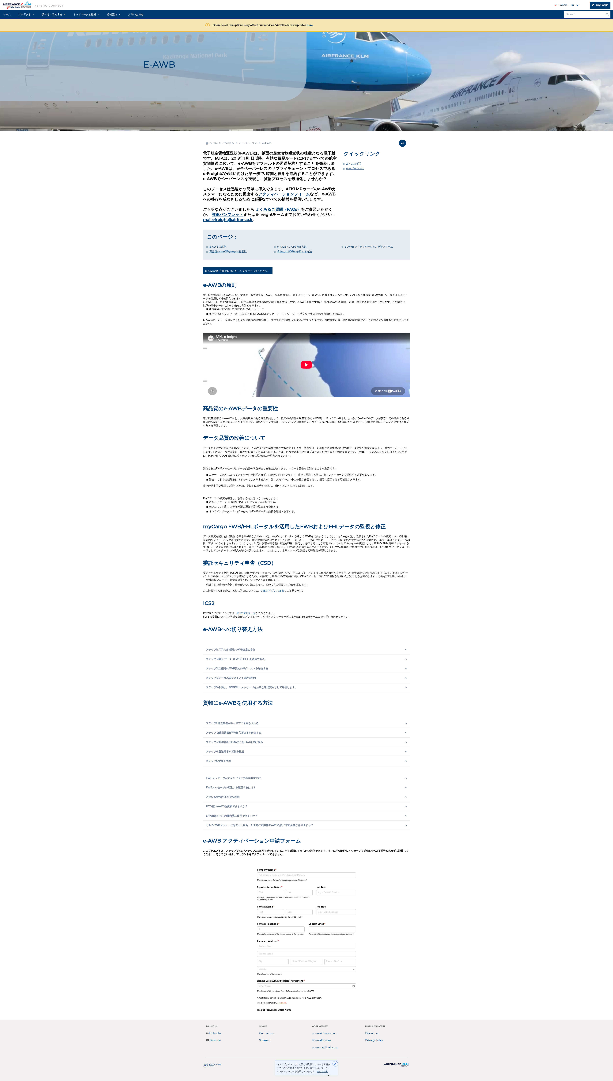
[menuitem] (7, 14)
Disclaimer (372, 1033)
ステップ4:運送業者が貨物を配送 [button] (225, 751)
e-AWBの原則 (217, 246)
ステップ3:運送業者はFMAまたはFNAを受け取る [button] (234, 742)
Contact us (266, 1033)
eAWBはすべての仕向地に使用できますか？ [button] (231, 815)
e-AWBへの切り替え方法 (292, 246)
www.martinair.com (325, 1047)
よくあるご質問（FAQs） (278, 209)
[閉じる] (335, 1064)
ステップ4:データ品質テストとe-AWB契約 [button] (231, 677)
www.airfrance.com (324, 1033)
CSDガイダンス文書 (272, 590)
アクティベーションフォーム (284, 194)
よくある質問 (353, 163)
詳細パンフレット (227, 214)
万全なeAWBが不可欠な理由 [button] (223, 796)
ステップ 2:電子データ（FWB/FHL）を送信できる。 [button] (236, 659)
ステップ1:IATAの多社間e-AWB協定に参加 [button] (231, 649)
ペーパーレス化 (355, 168)
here (310, 25)
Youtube (215, 1040)
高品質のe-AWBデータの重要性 (228, 251)
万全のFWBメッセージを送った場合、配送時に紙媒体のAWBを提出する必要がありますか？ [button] (259, 825)
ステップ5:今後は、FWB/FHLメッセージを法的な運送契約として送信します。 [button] (251, 687)
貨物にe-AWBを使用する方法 (294, 251)
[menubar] (73, 14)
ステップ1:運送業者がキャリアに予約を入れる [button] (232, 723)
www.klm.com (321, 1040)
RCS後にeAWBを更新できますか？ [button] (227, 806)
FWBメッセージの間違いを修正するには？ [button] (231, 787)
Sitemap (264, 1040)
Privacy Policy (374, 1040)
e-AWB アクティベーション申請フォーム (369, 246)
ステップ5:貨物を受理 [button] (218, 760)
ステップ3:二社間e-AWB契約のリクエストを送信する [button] (237, 668)
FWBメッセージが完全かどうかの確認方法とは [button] (233, 778)
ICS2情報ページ (246, 613)
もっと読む (322, 1071)
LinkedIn (215, 1033)
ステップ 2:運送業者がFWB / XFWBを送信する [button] (233, 732)
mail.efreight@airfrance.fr (228, 219)
